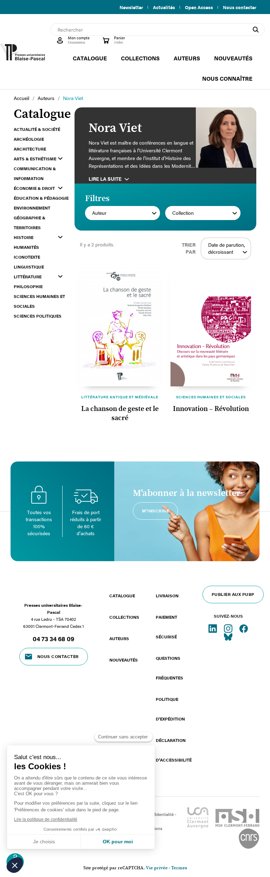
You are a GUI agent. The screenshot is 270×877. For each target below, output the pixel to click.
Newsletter (131, 7)
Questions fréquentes (169, 667)
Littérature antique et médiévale (119, 396)
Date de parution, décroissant (226, 248)
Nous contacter (239, 7)
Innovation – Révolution (211, 408)
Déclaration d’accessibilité (174, 750)
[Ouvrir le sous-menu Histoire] (60, 237)
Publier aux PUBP (233, 594)
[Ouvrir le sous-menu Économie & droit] (60, 188)
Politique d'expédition (170, 709)
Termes (179, 868)
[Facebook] (243, 628)
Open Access (199, 7)
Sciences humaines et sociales (211, 396)
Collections (124, 617)
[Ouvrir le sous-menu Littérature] (60, 276)
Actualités (164, 7)
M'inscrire (155, 510)
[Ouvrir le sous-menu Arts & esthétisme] (60, 158)
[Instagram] (229, 628)
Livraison (167, 595)
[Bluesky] (228, 636)
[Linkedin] (213, 628)
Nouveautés (123, 660)
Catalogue (122, 595)
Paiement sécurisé (166, 626)
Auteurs (119, 638)
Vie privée (157, 868)
